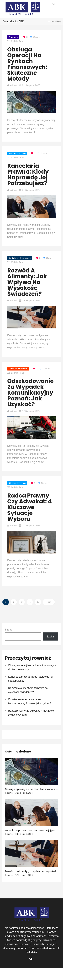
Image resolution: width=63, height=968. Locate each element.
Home (51, 21)
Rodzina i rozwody (20, 258)
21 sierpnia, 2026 (31, 190)
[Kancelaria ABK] (22, 9)
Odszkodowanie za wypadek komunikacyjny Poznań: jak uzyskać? (30, 392)
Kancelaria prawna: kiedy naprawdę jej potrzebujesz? (28, 174)
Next (49, 602)
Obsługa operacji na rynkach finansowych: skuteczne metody (27, 64)
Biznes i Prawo (17, 153)
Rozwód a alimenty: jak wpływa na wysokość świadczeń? (27, 282)
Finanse (13, 37)
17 (38, 602)
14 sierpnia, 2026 (31, 525)
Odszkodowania (18, 368)
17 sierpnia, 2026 (31, 411)
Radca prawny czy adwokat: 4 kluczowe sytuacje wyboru (29, 507)
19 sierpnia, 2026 (31, 300)
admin (13, 85)
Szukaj (9, 629)
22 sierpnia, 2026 (31, 85)
